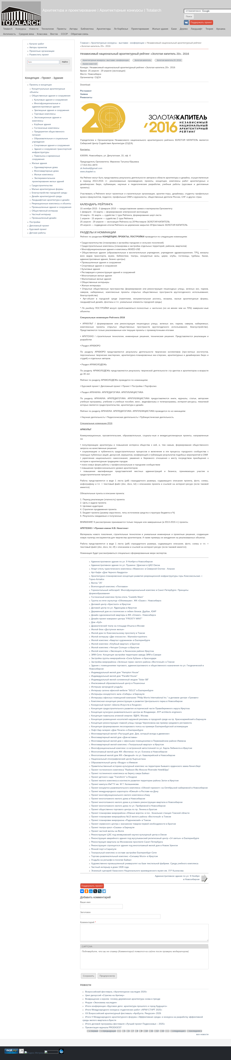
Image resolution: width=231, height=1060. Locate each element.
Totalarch (7, 28)
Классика (42, 34)
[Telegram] (104, 891)
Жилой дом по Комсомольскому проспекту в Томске (118, 633)
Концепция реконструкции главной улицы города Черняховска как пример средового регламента (141, 723)
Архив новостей (90, 64)
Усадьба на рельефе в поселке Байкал (111, 860)
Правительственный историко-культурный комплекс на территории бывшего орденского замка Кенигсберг (146, 766)
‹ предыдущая (108, 1031)
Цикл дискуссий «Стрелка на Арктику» (104, 995)
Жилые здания (160, 28)
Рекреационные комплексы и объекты (51, 203)
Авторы (73, 28)
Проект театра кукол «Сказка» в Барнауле (113, 827)
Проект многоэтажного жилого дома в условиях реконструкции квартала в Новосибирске (137, 802)
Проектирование (140, 28)
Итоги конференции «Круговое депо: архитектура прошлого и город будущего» (126, 1006)
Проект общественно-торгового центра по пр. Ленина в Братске (124, 809)
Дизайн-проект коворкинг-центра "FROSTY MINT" (116, 618)
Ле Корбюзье (121, 28)
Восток (54, 34)
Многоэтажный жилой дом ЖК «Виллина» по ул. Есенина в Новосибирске (129, 751)
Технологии (47, 28)
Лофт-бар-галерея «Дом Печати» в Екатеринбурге (117, 730)
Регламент (86, 91)
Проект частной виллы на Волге (107, 831)
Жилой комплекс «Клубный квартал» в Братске (115, 644)
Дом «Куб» (96, 622)
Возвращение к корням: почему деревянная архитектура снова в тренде (122, 999)
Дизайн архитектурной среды (47, 196)
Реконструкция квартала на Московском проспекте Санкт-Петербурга (127, 842)
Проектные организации (41, 51)
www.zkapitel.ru (88, 171)
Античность (9, 34)
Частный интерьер (41, 214)
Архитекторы (104, 28)
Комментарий (88, 922)
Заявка (84, 94)
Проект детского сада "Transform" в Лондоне (114, 777)
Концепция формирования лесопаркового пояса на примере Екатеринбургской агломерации (139, 726)
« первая (93, 1031)
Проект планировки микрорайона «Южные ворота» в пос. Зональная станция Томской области (140, 813)
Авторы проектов (38, 47)
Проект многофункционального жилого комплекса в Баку (120, 795)
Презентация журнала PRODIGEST (103, 1027)
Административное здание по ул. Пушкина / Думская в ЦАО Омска (125, 565)
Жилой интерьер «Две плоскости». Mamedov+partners (119, 636)
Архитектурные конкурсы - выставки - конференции (117, 43)
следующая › (179, 1031)
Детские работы (37, 233)
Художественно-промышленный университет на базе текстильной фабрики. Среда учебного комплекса (144, 863)
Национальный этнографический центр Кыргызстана (118, 759)
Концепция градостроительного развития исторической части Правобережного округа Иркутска (140, 708)
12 (157, 1031)
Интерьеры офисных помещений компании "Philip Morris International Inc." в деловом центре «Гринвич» (145, 697)
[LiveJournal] (100, 891)
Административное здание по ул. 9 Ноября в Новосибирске (122, 561)
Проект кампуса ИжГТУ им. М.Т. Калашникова (115, 784)
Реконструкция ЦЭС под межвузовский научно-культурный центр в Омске (129, 834)
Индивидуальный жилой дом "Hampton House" (115, 672)
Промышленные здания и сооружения (51, 207)
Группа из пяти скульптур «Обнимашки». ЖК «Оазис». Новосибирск (126, 600)
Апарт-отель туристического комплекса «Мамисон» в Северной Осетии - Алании (133, 568)
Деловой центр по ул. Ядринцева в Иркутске (114, 607)
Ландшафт (196, 28)
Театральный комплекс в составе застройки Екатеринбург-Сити (124, 852)
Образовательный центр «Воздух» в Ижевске (114, 762)
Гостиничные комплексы (46, 128)
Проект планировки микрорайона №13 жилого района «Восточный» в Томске (131, 816)
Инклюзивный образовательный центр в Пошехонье (118, 683)
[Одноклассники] (86, 891)
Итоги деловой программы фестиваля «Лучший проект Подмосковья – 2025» (125, 1024)
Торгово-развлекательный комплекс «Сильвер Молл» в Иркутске (124, 856)
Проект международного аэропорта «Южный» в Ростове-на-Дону (124, 791)
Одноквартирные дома (46, 167)
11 (152, 1031)
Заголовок (85, 912)
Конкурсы (21, 28)
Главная (84, 43)
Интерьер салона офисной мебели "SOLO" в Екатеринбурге (122, 690)
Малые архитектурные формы (47, 189)
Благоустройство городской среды (49, 192)
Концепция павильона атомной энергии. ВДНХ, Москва (119, 715)
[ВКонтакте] (82, 891)
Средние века (26, 34)
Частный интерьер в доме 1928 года (110, 867)
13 (163, 1031)
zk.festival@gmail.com (91, 168)
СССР (64, 34)
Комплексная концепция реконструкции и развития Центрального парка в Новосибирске (137, 701)
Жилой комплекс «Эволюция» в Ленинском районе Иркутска (122, 651)
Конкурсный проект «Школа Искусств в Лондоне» (116, 705)
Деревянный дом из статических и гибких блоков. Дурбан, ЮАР (123, 611)
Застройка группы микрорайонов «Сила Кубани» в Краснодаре (123, 658)
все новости (202, 1034)
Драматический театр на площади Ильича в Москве (118, 626)
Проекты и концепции (40, 84)
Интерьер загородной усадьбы (107, 687)
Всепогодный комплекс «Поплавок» (109, 586)
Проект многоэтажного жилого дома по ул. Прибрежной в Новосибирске (128, 805)
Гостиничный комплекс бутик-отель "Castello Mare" (117, 597)
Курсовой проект (38, 229)
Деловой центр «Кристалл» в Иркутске (111, 604)
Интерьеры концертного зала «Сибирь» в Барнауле (118, 694)
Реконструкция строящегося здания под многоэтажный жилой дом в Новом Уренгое (134, 845)
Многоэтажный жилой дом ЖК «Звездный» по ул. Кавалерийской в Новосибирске (133, 755)
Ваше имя (85, 902)
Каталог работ (36, 43)
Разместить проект (39, 54)
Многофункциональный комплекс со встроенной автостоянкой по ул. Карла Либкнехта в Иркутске (141, 748)
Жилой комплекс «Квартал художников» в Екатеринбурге (120, 640)
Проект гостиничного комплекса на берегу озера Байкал (120, 773)
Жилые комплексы (43, 174)
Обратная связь (79, 34)
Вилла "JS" (96, 583)
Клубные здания (42, 124)
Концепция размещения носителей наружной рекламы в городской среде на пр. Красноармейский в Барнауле (148, 719)
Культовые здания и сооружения (51, 99)
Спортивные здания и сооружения (52, 145)
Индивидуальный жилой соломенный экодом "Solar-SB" (120, 679)
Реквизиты (86, 97)
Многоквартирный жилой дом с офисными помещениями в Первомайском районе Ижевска (138, 741)
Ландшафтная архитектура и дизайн (50, 200)
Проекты (61, 28)
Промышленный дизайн (44, 218)
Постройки (34, 222)
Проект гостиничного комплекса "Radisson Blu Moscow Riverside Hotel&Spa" (130, 769)
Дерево (184, 28)
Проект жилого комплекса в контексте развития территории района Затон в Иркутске (135, 780)
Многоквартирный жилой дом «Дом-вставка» (114, 737)
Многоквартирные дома (46, 171)
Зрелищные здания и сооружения (51, 110)
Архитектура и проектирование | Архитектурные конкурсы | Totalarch (101, 10)
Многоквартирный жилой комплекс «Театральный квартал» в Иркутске (127, 744)
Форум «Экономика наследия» (101, 1002)
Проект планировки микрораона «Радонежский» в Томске (121, 820)
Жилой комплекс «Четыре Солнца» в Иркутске (115, 647)
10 (147, 1031)
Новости (33, 28)
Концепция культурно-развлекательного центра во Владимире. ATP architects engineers (136, 712)
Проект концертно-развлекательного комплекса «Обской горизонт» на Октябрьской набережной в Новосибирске (149, 787)
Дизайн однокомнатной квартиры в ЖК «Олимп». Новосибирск (123, 615)
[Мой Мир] (91, 891)
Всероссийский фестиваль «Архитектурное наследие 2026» (116, 991)
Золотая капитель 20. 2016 (169, 60)
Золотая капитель (143, 60)
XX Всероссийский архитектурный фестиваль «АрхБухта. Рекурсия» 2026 (123, 1013)
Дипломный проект (39, 225)
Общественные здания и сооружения (51, 95)
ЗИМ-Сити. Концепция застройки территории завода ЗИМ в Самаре (126, 654)
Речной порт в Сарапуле (103, 849)
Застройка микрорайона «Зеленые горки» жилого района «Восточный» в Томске (133, 662)
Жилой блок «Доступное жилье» (107, 629)
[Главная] (21, 13)
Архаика (220, 28)
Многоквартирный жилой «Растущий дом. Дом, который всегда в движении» (130, 733)
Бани (174, 28)
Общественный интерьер (45, 210)
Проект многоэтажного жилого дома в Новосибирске (118, 798)
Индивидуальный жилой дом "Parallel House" (114, 676)
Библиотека (87, 28)
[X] (95, 891)
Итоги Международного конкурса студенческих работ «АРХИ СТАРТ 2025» (123, 1009)
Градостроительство (42, 185)
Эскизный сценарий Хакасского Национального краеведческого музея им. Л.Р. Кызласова (137, 870)
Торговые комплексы (45, 114)
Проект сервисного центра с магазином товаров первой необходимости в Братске (133, 824)
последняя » (195, 1031)
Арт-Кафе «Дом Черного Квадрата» (109, 572)
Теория (209, 28)
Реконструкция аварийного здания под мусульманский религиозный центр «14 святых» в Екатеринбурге (145, 838)
